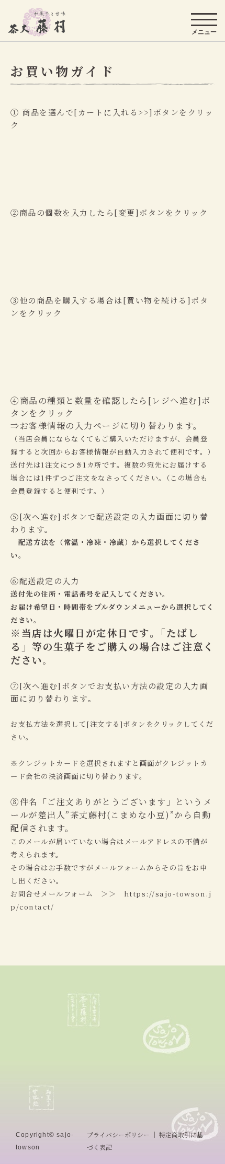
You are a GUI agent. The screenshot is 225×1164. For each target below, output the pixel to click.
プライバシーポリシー (118, 1134)
